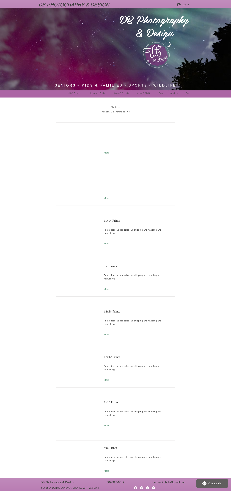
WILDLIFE (164, 85)
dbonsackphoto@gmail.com (168, 482)
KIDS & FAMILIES (102, 85)
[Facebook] (135, 487)
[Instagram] (141, 487)
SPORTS (138, 85)
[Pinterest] (153, 487)
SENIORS (65, 85)
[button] (107, 153)
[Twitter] (147, 487)
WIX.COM (94, 487)
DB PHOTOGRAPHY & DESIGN (74, 5)
